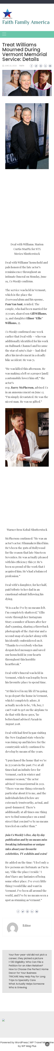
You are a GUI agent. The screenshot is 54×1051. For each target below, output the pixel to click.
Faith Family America (26, 22)
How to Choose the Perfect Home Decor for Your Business (28, 971)
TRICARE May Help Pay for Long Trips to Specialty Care (27, 978)
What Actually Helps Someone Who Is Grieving (26, 985)
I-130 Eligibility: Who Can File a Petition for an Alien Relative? (26, 963)
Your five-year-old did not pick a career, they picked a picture (28, 956)
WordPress (21, 1042)
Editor (27, 925)
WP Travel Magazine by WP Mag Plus (36, 1044)
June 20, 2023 (10, 65)
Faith (21, 65)
